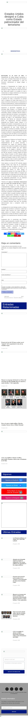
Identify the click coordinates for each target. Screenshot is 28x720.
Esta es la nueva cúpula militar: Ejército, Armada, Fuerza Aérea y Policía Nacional (12, 424)
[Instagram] (14, 234)
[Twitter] (20, 234)
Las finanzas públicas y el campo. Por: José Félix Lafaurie (19, 539)
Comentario (4, 252)
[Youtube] (21, 689)
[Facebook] (7, 234)
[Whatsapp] (10, 236)
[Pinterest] (17, 236)
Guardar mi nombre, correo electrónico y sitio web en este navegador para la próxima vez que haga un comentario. (13, 288)
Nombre (3, 269)
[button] (2, 4)
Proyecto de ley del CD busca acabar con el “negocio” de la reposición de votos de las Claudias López (12, 343)
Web (2, 280)
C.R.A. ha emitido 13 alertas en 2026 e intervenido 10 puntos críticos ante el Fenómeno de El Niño (13, 459)
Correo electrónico (6, 274)
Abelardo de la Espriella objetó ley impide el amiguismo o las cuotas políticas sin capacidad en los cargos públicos (19, 562)
